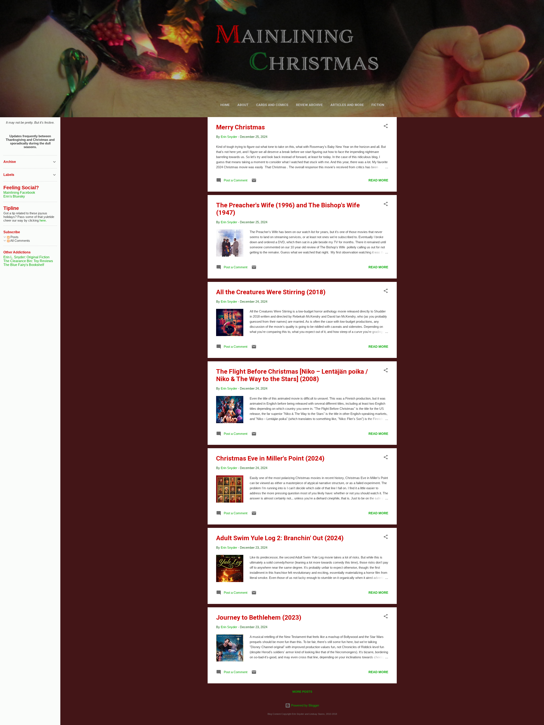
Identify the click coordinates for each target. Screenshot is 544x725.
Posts (14, 237)
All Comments (20, 240)
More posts (302, 691)
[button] (385, 126)
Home (225, 105)
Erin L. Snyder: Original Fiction (26, 257)
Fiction (377, 105)
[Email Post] (253, 182)
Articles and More (347, 105)
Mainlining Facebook (19, 192)
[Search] (394, 11)
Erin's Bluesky (14, 196)
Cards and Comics (272, 105)
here (43, 220)
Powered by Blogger (304, 705)
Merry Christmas (240, 127)
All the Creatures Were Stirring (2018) (271, 292)
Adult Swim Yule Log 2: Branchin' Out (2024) (280, 538)
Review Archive (309, 105)
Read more (378, 180)
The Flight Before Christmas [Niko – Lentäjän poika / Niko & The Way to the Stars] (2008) (292, 375)
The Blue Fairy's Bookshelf (23, 265)
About (242, 105)
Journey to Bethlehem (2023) (258, 617)
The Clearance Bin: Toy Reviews (28, 261)
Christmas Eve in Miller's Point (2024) (270, 458)
